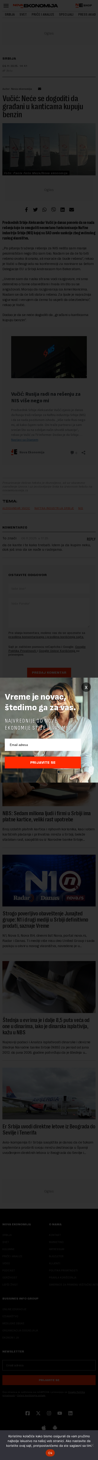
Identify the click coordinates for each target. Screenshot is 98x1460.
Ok (50, 1453)
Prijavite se (43, 762)
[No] (92, 1445)
